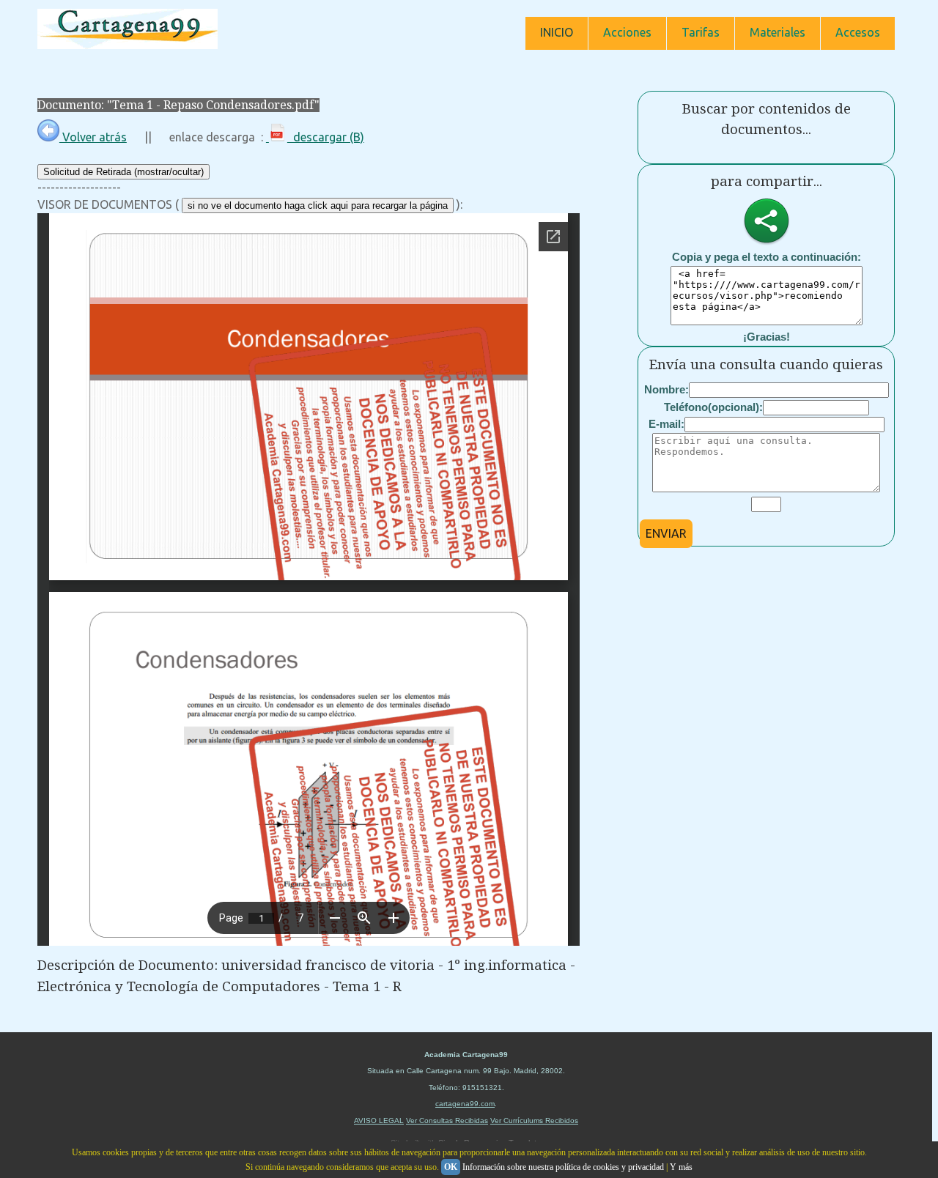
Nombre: (666, 389)
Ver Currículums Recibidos (534, 1120)
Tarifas (701, 32)
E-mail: (666, 424)
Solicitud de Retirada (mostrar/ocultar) (123, 171)
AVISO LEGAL (379, 1120)
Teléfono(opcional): (713, 407)
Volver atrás (93, 137)
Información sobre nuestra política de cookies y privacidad (563, 1167)
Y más (681, 1167)
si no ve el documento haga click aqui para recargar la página (318, 205)
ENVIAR (666, 533)
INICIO (556, 32)
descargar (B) (325, 137)
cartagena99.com (465, 1104)
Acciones (627, 32)
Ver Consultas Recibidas (447, 1120)
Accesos (857, 32)
